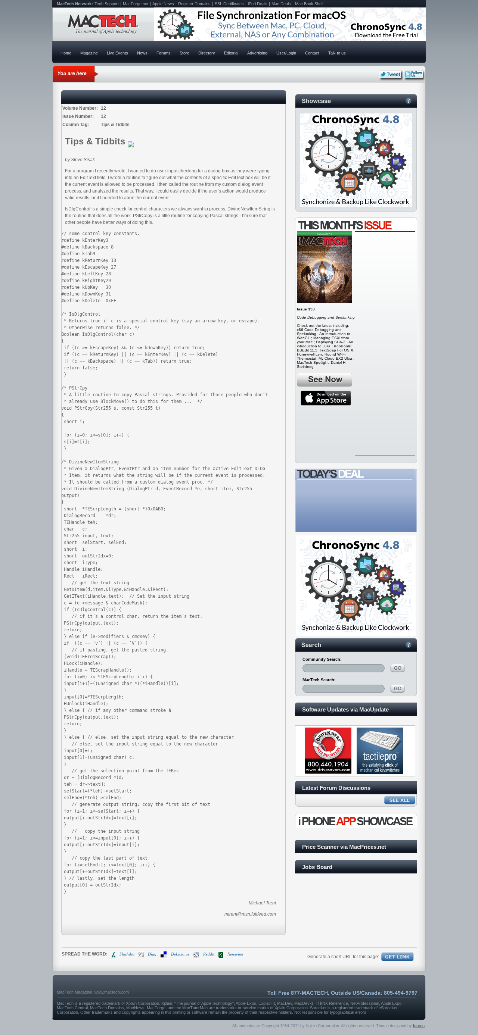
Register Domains (194, 3)
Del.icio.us (180, 954)
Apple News (163, 3)
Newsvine (235, 954)
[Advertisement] (385, 343)
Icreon (419, 1025)
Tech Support (106, 3)
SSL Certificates (229, 3)
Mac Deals (281, 3)
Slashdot (127, 954)
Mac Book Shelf (309, 3)
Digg (152, 954)
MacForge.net (135, 3)
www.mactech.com (111, 992)
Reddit (208, 954)
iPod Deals (257, 3)
